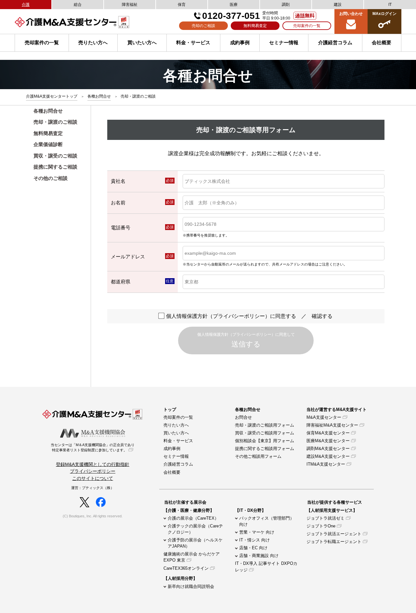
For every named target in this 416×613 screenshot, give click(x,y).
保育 (182, 4)
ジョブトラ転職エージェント (333, 541)
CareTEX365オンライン (186, 568)
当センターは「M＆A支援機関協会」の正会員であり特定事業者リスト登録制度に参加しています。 (93, 447)
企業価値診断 (48, 144)
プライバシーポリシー (92, 471)
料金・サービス (193, 42)
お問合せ (243, 417)
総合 (78, 4)
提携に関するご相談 (55, 167)
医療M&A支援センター (328, 440)
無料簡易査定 (255, 25)
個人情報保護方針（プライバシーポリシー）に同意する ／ (249, 316)
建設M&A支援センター (328, 456)
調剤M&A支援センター (328, 448)
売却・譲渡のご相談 (55, 122)
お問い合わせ (351, 13)
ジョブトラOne (320, 526)
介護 (26, 4)
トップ (169, 409)
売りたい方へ (93, 42)
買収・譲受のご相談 (55, 155)
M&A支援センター (323, 417)
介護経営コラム (335, 42)
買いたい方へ (142, 42)
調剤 (286, 4)
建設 (338, 4)
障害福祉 (129, 4)
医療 (234, 4)
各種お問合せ (48, 111)
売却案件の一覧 (306, 25)
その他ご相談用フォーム (258, 456)
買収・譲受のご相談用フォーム (264, 432)
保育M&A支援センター (328, 432)
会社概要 (171, 472)
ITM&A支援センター (325, 464)
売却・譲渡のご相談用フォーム (264, 425)
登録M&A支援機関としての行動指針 (92, 464)
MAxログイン (384, 13)
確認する (322, 316)
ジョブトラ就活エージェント (333, 533)
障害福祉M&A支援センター (332, 425)
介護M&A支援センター (88, 22)
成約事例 (240, 42)
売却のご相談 (203, 25)
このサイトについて (92, 478)
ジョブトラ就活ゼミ (325, 518)
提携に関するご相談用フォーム (264, 448)
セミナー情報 (283, 42)
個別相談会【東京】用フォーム (264, 440)
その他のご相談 (50, 178)
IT (390, 4)
